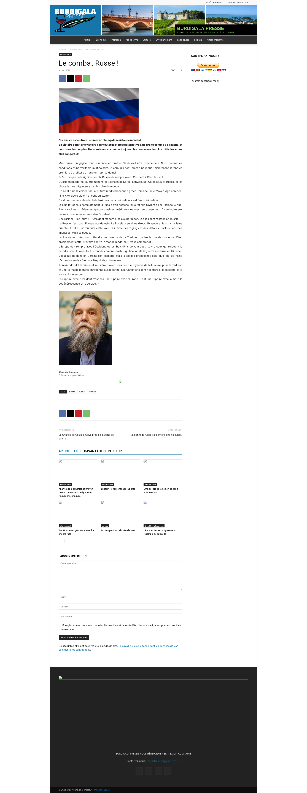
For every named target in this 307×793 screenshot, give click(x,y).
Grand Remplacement (154, 526)
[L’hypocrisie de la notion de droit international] (163, 472)
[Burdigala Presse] (153, 20)
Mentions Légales (103, 789)
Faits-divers (183, 39)
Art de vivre (132, 39)
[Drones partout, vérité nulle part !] (120, 514)
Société (198, 39)
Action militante (215, 39)
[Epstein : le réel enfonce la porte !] (120, 472)
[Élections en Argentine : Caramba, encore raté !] (78, 514)
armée (105, 526)
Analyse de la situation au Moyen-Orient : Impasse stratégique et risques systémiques (76, 492)
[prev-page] (61, 541)
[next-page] (66, 541)
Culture (147, 39)
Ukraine (92, 391)
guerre (72, 391)
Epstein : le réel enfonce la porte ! (118, 489)
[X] (73, 2)
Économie (101, 39)
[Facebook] (61, 2)
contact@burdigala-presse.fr (163, 761)
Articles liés (69, 451)
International (76, 49)
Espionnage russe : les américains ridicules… (156, 434)
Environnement (164, 39)
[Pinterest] (78, 78)
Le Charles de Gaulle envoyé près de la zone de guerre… (86, 436)
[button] (244, 40)
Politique (116, 39)
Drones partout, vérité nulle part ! (118, 530)
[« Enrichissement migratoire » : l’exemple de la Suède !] (163, 514)
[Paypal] (67, 2)
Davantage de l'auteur (103, 451)
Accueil (87, 39)
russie (82, 391)
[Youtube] (79, 2)
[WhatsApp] (86, 78)
